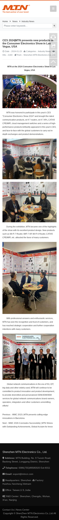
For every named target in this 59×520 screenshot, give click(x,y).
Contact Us (8, 509)
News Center (22, 509)
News (15, 21)
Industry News (28, 21)
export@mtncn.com (23, 474)
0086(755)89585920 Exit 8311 (34, 467)
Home (5, 21)
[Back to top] (53, 63)
